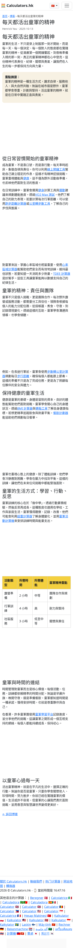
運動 (62, 190)
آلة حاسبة (42, 929)
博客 (12, 16)
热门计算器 (52, 881)
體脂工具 (42, 408)
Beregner (36, 898)
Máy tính (45, 925)
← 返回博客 (10, 814)
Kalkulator (61, 916)
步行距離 (23, 376)
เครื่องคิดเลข (63, 929)
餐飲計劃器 (60, 413)
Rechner (64, 925)
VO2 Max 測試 (45, 195)
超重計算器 (24, 516)
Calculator (7, 907)
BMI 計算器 (25, 408)
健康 (26, 178)
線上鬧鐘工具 (56, 169)
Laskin (26, 925)
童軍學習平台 (44, 714)
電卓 (30, 933)
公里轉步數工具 (39, 204)
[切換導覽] (67, 5)
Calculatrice (8, 916)
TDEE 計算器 (61, 274)
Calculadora (10, 902)
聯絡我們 (36, 881)
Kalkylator (7, 925)
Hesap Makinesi (35, 916)
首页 (4, 16)
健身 (41, 190)
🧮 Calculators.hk (17, 5)
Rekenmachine (17, 929)
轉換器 (10, 886)
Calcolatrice (59, 898)
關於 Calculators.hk (13, 881)
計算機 (11, 933)
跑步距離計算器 (15, 204)
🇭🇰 (53, 5)
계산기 (45, 933)
